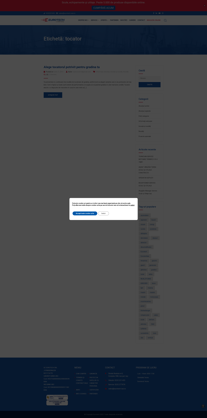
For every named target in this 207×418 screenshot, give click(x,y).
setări (132, 205)
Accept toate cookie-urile (85, 213)
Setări (103, 213)
